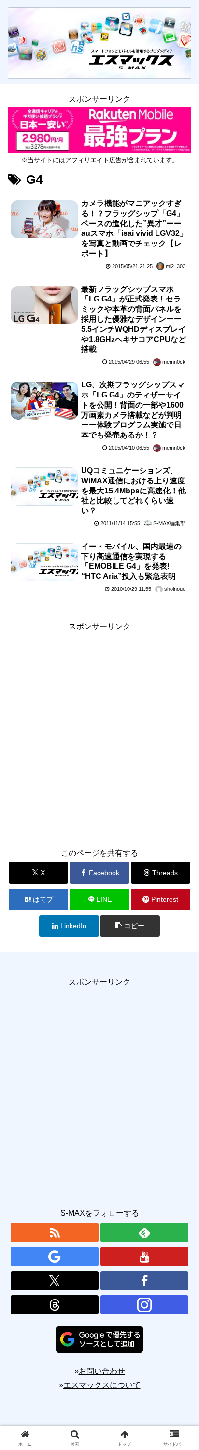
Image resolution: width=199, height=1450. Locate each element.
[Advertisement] (99, 733)
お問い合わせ (102, 1371)
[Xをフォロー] (55, 1280)
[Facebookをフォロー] (144, 1280)
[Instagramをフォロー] (144, 1304)
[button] (130, 926)
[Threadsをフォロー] (55, 1304)
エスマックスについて (102, 1385)
